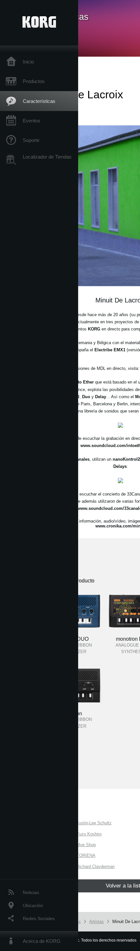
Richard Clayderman (96, 866)
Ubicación (33, 905)
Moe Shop (86, 844)
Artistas (96, 921)
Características (39, 101)
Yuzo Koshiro (89, 834)
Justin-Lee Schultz (94, 822)
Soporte (31, 140)
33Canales (79, 459)
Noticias (31, 892)
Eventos (31, 120)
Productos (34, 81)
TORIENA (86, 855)
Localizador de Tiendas (47, 157)
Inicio (28, 61)
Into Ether (84, 382)
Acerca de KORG (42, 941)
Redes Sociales (39, 918)
